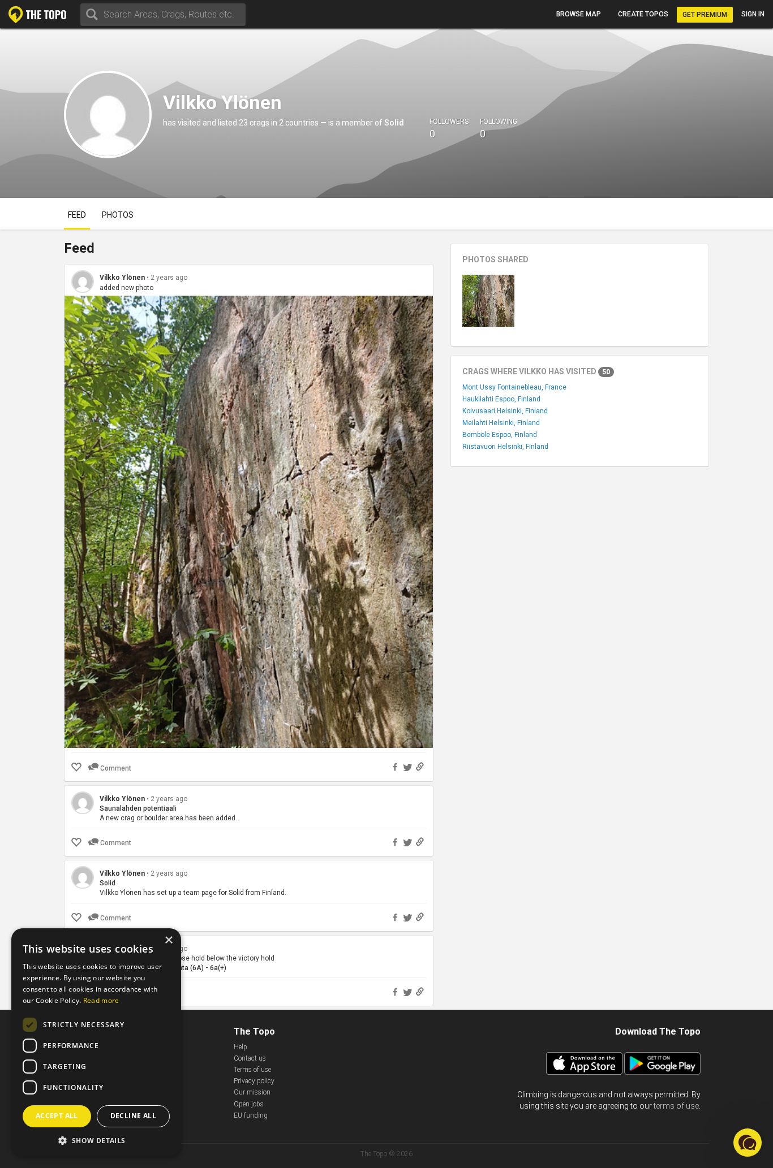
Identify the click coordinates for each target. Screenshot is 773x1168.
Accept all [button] (57, 1116)
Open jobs (249, 1104)
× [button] (168, 940)
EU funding (251, 1115)
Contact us (250, 1058)
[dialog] (96, 1042)
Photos (118, 214)
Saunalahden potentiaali (138, 808)
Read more (101, 1000)
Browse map (578, 14)
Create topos (643, 14)
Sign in (753, 14)
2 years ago (169, 278)
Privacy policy (254, 1081)
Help (240, 1047)
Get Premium (704, 15)
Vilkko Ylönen (122, 278)
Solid (394, 122)
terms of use (676, 1105)
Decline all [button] (133, 1116)
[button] (96, 1140)
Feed (77, 214)
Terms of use (252, 1070)
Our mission (252, 1092)
